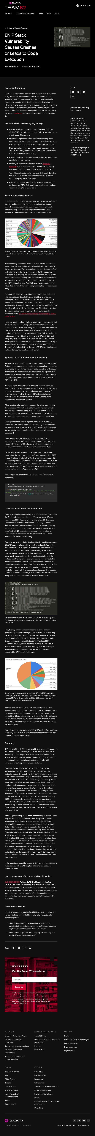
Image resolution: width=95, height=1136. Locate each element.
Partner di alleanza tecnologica (76, 1039)
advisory (18, 113)
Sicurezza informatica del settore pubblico (15, 1057)
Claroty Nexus (10, 1104)
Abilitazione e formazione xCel (46, 1086)
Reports (8, 1082)
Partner (67, 1036)
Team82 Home (40, 1036)
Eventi (37, 1097)
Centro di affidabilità (42, 1090)
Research (8, 13)
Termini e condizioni (64, 1125)
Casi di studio (10, 1086)
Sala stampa (39, 1082)
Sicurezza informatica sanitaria (17, 1046)
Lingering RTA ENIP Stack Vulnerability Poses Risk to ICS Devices (79, 150)
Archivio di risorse (12, 1071)
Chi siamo (38, 1071)
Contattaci (38, 1108)
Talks (41, 13)
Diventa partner (70, 1047)
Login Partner (69, 1050)
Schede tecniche (11, 1090)
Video (7, 1100)
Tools (49, 13)
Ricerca (37, 1046)
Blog (6, 1075)
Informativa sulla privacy (81, 1125)
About (56, 13)
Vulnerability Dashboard (25, 13)
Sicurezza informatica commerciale (13, 1051)
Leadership (38, 1079)
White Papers (10, 1079)
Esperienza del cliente (43, 1094)
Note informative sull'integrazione (11, 1095)
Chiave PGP (39, 1049)
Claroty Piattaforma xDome (15, 1036)
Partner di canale (71, 1043)
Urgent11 (12, 166)
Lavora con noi (40, 1075)
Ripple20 (46, 163)
